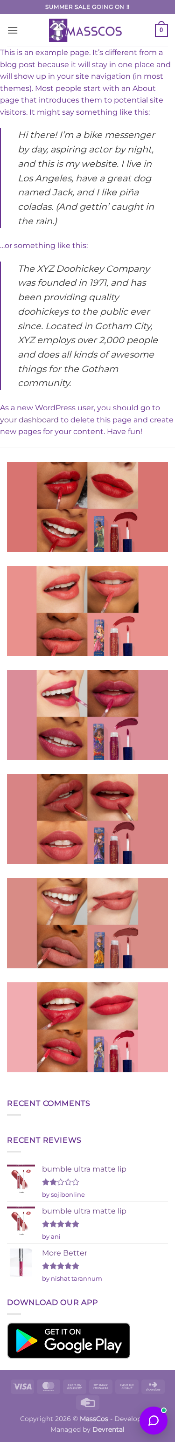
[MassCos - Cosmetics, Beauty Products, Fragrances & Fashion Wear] (87, 30)
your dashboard (29, 419)
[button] (12, 30)
